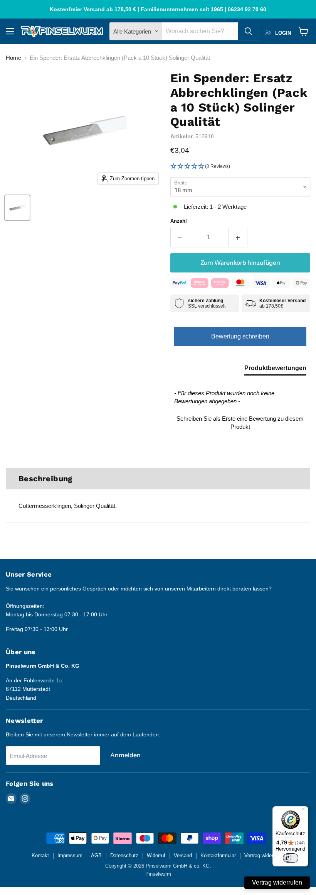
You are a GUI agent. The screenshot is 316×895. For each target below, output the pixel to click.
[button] (240, 166)
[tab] (275, 370)
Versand (183, 855)
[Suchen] (248, 31)
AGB (96, 855)
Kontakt (40, 855)
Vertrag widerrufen (264, 855)
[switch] (290, 858)
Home (13, 57)
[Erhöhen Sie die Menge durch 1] (238, 237)
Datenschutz (124, 855)
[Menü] (303, 810)
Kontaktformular (218, 855)
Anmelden (125, 755)
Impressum (69, 855)
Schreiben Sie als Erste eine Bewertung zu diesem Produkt (240, 422)
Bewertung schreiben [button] (240, 336)
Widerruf (156, 855)
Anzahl (178, 221)
